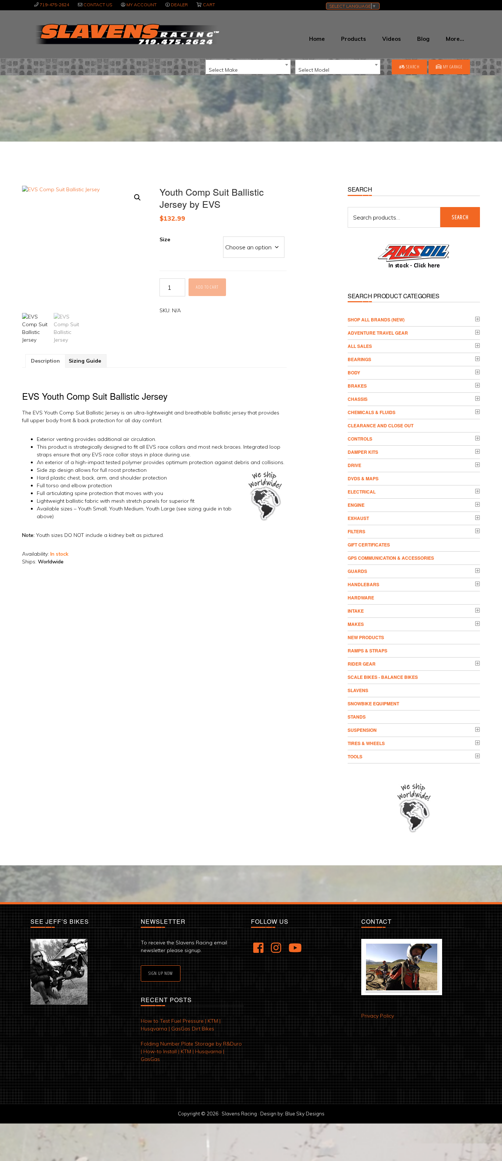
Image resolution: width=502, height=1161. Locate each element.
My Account (141, 4)
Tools (355, 756)
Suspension (362, 730)
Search (412, 67)
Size (164, 239)
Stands (357, 716)
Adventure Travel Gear (378, 333)
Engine (356, 505)
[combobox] (248, 67)
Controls (360, 438)
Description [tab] (45, 360)
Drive (354, 465)
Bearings (359, 359)
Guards (357, 571)
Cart (209, 4)
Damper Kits (363, 452)
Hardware (361, 597)
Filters (356, 531)
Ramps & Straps (367, 650)
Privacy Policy (377, 1015)
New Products (366, 637)
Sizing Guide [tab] (85, 360)
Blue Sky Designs (304, 1114)
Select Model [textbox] (313, 70)
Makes (356, 624)
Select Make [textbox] (223, 70)
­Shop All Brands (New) (376, 319)
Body (354, 372)
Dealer (179, 4)
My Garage (452, 67)
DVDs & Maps (363, 478)
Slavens (358, 690)
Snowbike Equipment (373, 703)
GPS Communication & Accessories (391, 558)
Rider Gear (362, 663)
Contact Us (97, 4)
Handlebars (363, 584)
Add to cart (207, 287)
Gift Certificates (369, 544)
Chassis (357, 399)
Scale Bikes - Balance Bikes (383, 677)
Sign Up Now (160, 973)
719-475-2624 (54, 4)
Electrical (362, 491)
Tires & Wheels (366, 743)
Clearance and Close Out (380, 425)
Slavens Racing (127, 34)
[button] (137, 197)
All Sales (360, 346)
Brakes (357, 385)
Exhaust (358, 518)
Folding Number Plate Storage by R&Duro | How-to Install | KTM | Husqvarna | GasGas (191, 1051)
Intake (356, 611)
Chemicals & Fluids (371, 412)
